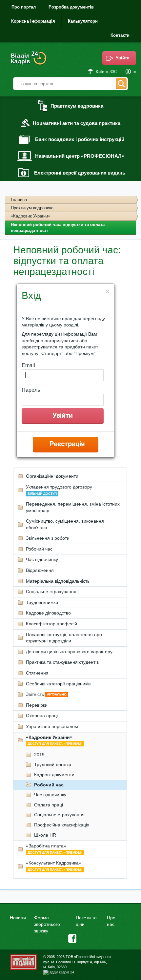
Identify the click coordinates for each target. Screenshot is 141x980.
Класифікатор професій (51, 623)
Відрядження (40, 570)
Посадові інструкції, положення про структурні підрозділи (64, 638)
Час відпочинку (42, 559)
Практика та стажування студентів (62, 662)
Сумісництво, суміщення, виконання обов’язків (65, 524)
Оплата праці (48, 804)
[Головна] (29, 62)
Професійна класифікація (62, 824)
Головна (19, 199)
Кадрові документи (54, 774)
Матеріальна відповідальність (58, 581)
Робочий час (39, 549)
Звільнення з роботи (48, 538)
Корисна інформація (33, 21)
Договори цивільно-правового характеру (69, 651)
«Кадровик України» (30, 216)
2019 (39, 754)
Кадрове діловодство (48, 612)
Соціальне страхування (51, 591)
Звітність (46, 694)
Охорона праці (42, 715)
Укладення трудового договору (59, 489)
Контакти (120, 35)
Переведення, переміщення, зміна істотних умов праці (73, 507)
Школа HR (45, 835)
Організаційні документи (52, 476)
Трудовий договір (52, 764)
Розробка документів (71, 7)
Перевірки (37, 705)
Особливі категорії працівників (58, 683)
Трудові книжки (42, 602)
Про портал (23, 7)
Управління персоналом (52, 726)
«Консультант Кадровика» (54, 865)
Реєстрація (67, 445)
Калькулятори (83, 21)
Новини (18, 917)
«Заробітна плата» (54, 848)
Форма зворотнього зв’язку (47, 924)
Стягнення (37, 673)
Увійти (123, 57)
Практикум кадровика (32, 207)
